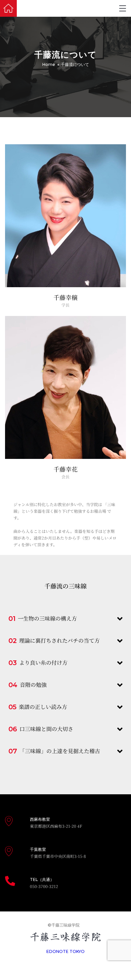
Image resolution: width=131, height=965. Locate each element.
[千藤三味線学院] (8, 8)
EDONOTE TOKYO (65, 951)
